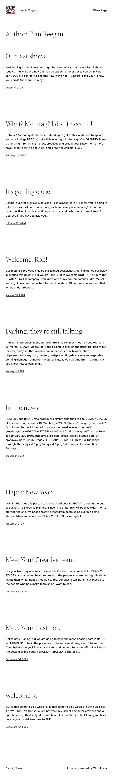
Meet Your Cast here (34, 627)
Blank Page (100, 10)
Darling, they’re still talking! (45, 331)
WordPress (100, 768)
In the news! (23, 407)
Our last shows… (29, 56)
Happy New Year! (30, 492)
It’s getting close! (29, 191)
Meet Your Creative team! (41, 560)
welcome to (22, 695)
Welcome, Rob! (26, 259)
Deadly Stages (28, 10)
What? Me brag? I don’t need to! (49, 124)
